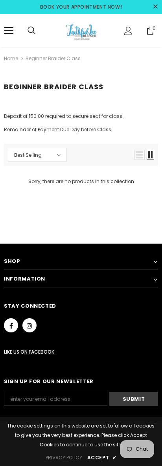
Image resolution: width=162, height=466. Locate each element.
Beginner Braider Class (53, 58)
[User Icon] (128, 31)
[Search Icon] (31, 31)
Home (11, 58)
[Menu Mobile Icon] (8, 30)
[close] (155, 7)
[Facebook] (11, 325)
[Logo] (81, 30)
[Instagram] (29, 325)
